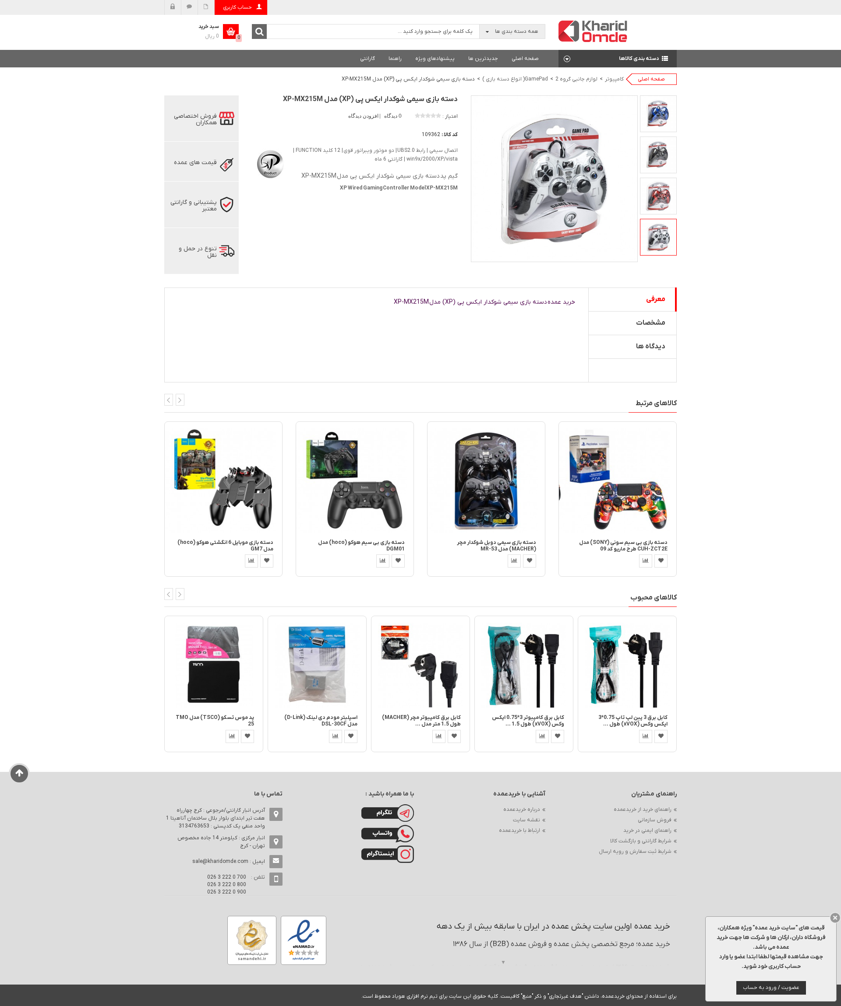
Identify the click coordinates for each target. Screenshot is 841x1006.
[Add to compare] (251, 561)
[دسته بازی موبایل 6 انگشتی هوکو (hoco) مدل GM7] (223, 480)
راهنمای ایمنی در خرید (647, 830)
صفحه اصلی (525, 58)
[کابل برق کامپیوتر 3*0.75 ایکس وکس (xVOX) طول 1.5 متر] (523, 665)
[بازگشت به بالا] (19, 773)
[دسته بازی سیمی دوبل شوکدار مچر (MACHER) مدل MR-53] (486, 480)
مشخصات (650, 323)
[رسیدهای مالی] (206, 7)
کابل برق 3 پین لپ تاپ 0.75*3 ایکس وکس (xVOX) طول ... (633, 721)
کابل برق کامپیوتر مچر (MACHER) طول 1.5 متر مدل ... (421, 721)
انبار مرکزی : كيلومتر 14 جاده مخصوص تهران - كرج (221, 841)
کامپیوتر (614, 79)
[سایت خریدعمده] (593, 31)
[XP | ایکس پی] (269, 162)
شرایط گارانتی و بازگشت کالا (640, 841)
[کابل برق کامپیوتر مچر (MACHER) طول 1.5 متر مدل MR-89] (420, 665)
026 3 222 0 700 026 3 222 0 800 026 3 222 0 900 (226, 885)
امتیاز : (450, 116)
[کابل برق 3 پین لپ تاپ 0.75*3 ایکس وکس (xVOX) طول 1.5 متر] (627, 665)
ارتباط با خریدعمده (519, 830)
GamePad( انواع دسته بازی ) (515, 79)
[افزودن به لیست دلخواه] (266, 561)
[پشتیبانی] (189, 7)
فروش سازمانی (654, 820)
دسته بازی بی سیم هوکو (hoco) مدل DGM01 (361, 546)
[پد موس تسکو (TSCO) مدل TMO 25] (213, 665)
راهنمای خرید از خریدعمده (642, 809)
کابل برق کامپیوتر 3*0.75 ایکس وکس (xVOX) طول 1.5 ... (528, 721)
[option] (658, 113)
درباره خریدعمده (521, 809)
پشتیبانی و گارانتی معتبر (193, 205)
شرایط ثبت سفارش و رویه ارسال (635, 851)
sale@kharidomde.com (220, 861)
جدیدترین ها (483, 58)
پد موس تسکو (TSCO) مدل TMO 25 (215, 721)
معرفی (655, 299)
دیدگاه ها (650, 346)
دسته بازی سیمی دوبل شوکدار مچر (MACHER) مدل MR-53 (496, 546)
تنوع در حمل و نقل (198, 252)
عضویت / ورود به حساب (771, 987)
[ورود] (173, 7)
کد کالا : (450, 134)
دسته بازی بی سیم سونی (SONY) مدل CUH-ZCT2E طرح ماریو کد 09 (623, 546)
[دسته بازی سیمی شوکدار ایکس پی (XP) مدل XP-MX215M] (658, 113)
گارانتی (367, 58)
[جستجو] (259, 31)
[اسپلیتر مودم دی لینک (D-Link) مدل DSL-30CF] (317, 665)
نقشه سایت (526, 820)
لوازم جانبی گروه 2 (576, 79)
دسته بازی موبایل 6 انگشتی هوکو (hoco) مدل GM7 (225, 546)
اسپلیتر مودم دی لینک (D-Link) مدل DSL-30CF (320, 721)
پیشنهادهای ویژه (435, 58)
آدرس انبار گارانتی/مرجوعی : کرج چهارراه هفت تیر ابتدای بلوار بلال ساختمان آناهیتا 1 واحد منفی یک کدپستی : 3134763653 (215, 818)
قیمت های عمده (195, 162)
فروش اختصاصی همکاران (195, 119)
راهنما (395, 58)
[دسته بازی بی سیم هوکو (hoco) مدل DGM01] (355, 480)
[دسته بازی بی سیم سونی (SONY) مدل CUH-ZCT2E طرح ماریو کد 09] (617, 480)
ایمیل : (228, 861)
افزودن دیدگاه (364, 116)
